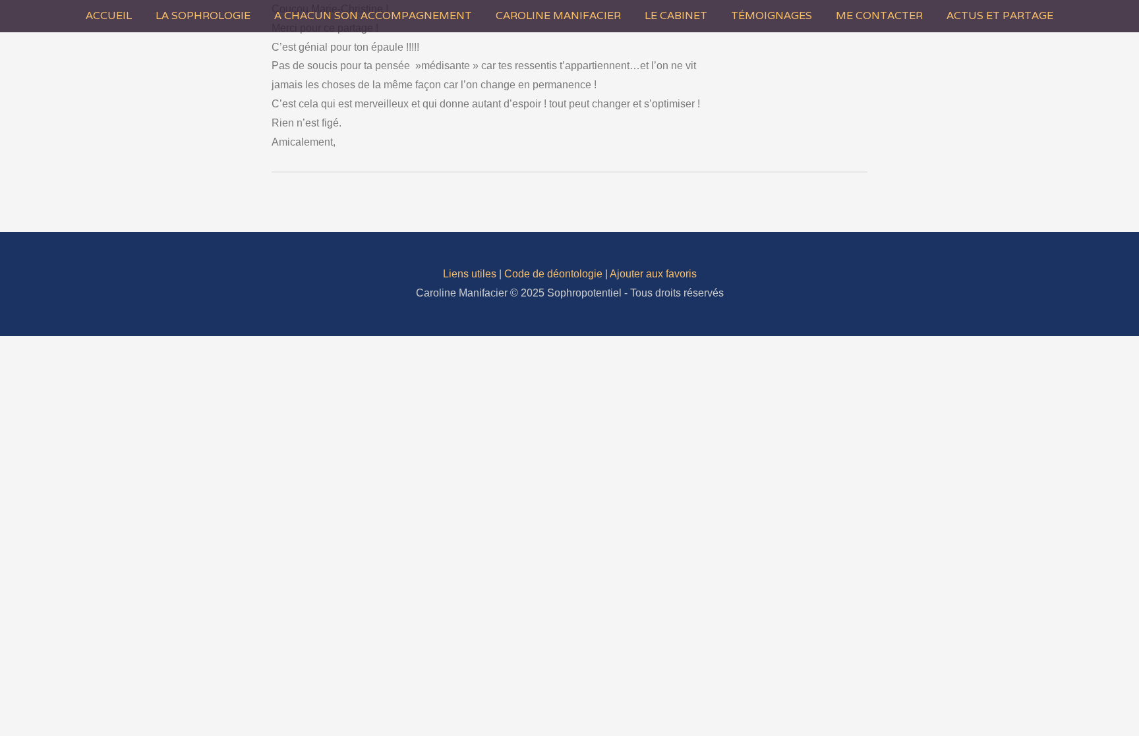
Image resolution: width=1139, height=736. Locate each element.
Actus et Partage (1000, 15)
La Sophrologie (203, 15)
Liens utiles (469, 273)
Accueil (109, 15)
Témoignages (771, 15)
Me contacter (879, 15)
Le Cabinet (676, 15)
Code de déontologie (553, 273)
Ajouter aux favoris (653, 273)
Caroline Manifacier (558, 15)
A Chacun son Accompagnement (373, 15)
